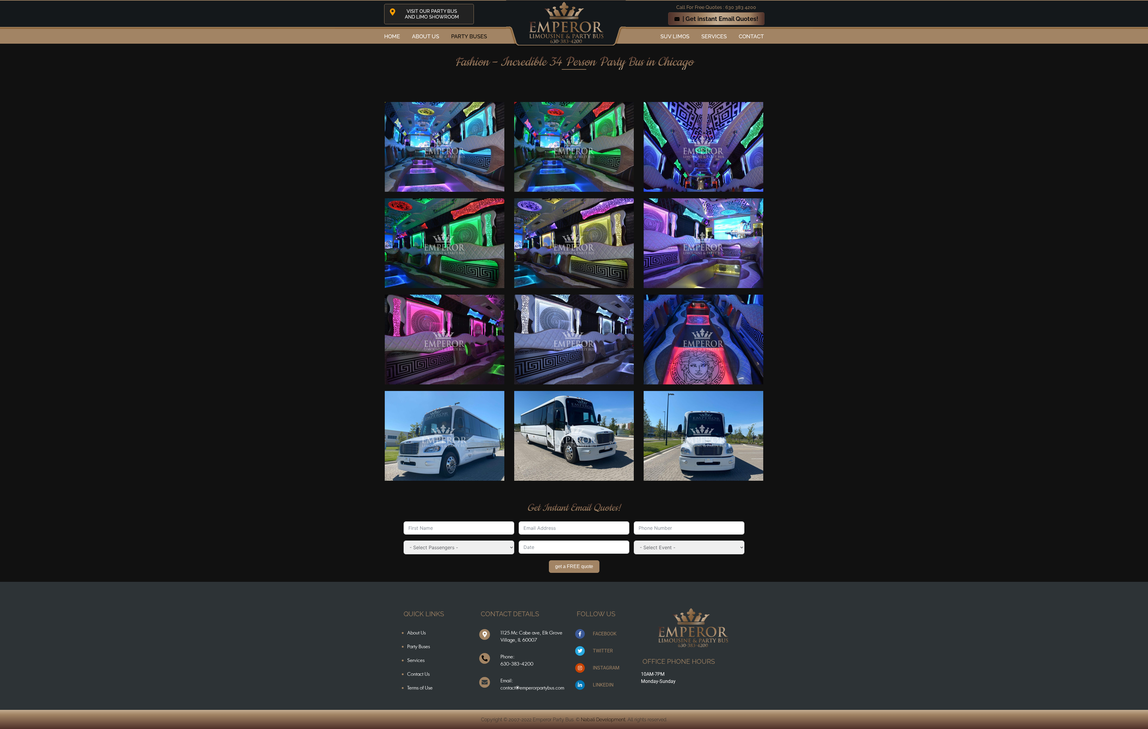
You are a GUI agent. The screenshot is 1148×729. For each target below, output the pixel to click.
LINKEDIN (603, 685)
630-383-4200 (516, 663)
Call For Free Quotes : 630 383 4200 (716, 7)
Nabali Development (603, 719)
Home (392, 36)
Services (714, 36)
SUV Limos (674, 36)
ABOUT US (425, 36)
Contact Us (418, 674)
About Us (416, 632)
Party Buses (469, 36)
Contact (751, 36)
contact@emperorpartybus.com (532, 687)
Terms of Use (420, 687)
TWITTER (603, 651)
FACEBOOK (604, 634)
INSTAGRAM (606, 668)
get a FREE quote (574, 566)
